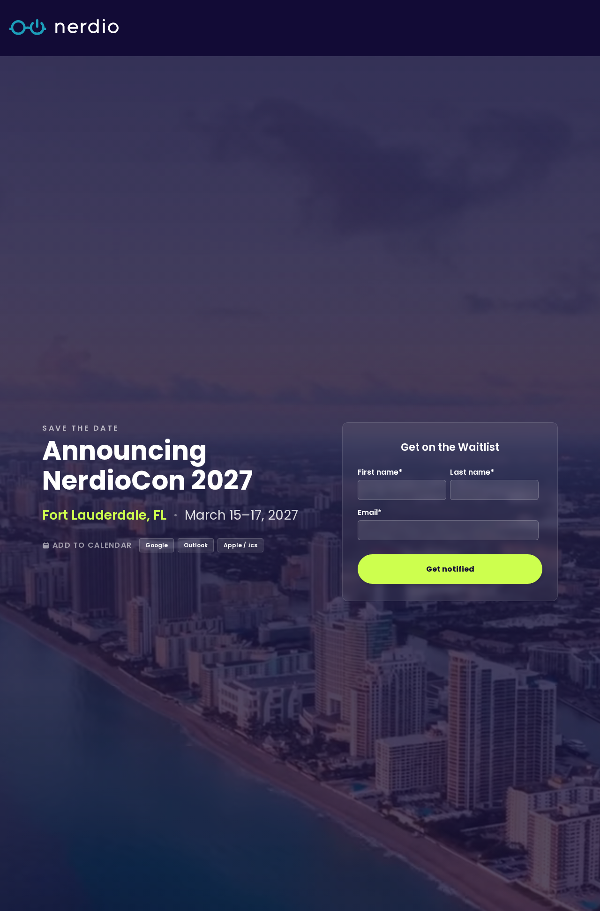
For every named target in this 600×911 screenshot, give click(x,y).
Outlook (196, 545)
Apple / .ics (240, 545)
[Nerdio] (64, 28)
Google (156, 545)
